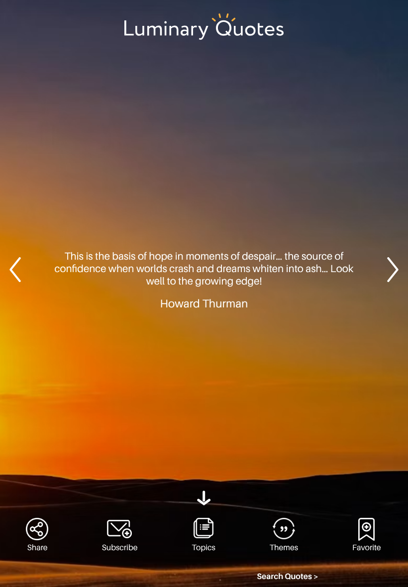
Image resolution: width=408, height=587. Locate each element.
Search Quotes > (287, 576)
